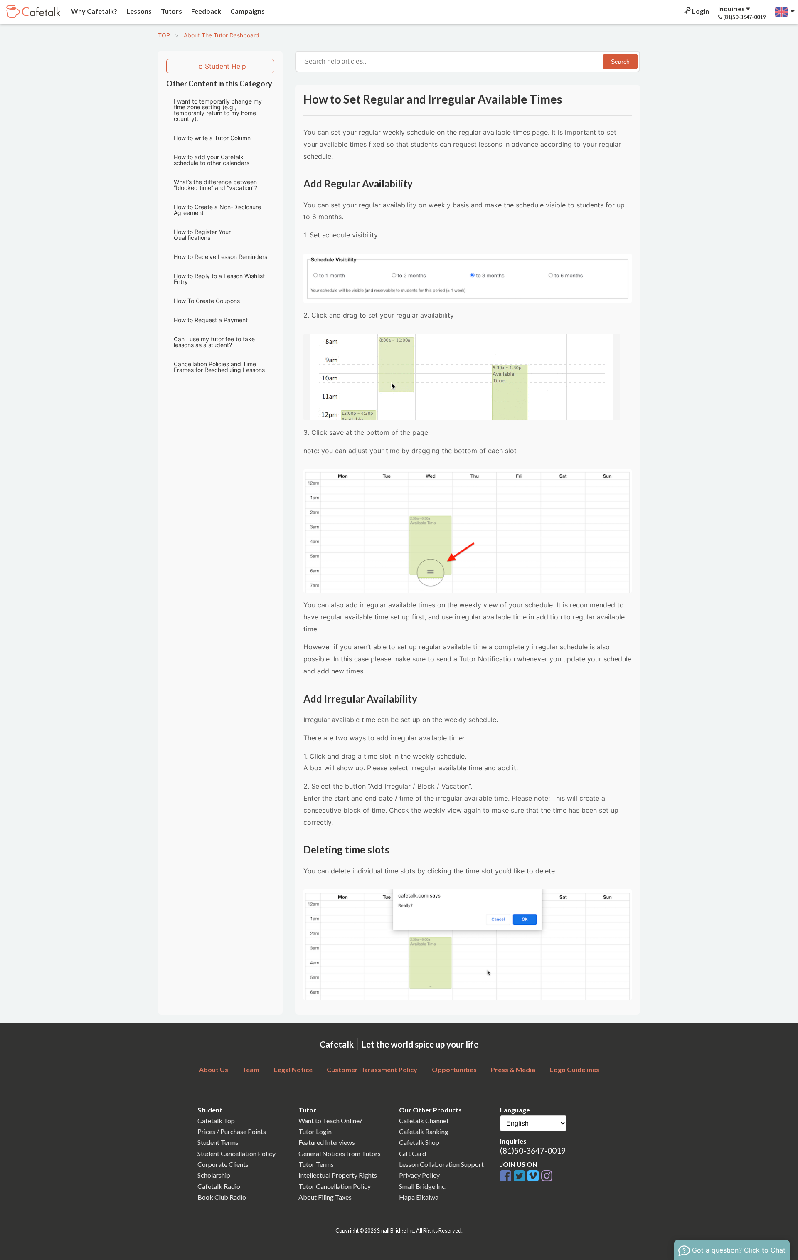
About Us (213, 1069)
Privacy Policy (419, 1175)
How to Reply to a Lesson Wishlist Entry (219, 278)
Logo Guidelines (574, 1069)
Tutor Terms (316, 1164)
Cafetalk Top (216, 1120)
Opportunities (454, 1069)
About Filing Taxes (325, 1197)
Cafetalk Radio (218, 1186)
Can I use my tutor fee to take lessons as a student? (214, 341)
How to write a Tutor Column (212, 137)
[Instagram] (546, 1176)
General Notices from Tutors (339, 1153)
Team (250, 1069)
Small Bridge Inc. (422, 1186)
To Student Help (220, 66)
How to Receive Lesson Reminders (220, 256)
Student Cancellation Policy (236, 1153)
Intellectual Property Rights (337, 1175)
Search (620, 61)
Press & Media (513, 1069)
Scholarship (213, 1175)
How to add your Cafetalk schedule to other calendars (211, 159)
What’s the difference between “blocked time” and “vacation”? (215, 184)
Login (700, 11)
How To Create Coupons (207, 300)
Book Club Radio (221, 1197)
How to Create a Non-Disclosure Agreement (217, 209)
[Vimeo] (534, 1176)
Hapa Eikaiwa (418, 1197)
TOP (164, 35)
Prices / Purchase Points (231, 1131)
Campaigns (247, 11)
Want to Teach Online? (330, 1120)
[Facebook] (507, 1176)
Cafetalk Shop (419, 1142)
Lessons (138, 11)
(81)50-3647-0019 (533, 1150)
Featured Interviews (326, 1142)
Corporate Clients (223, 1164)
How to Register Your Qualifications (202, 234)
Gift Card (412, 1153)
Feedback (205, 11)
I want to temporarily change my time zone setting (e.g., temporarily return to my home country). (218, 110)
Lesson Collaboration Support (441, 1164)
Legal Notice (293, 1069)
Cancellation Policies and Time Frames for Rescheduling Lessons (219, 366)
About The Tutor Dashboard (221, 35)
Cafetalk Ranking (423, 1131)
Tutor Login (315, 1131)
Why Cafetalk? (93, 11)
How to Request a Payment (211, 319)
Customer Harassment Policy (372, 1069)
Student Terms (218, 1142)
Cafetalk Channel (423, 1120)
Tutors (171, 11)
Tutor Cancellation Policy (334, 1186)
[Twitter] (520, 1176)
